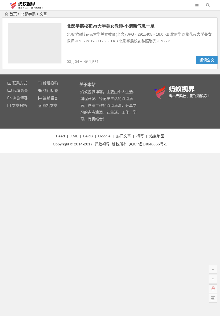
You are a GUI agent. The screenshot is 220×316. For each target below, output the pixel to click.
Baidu (88, 136)
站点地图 (156, 136)
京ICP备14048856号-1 (148, 144)
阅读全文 (206, 60)
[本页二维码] (213, 298)
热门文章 (123, 136)
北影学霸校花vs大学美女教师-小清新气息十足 (111, 26)
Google (104, 136)
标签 (140, 136)
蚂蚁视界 (102, 144)
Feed (60, 136)
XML (74, 136)
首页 (13, 14)
